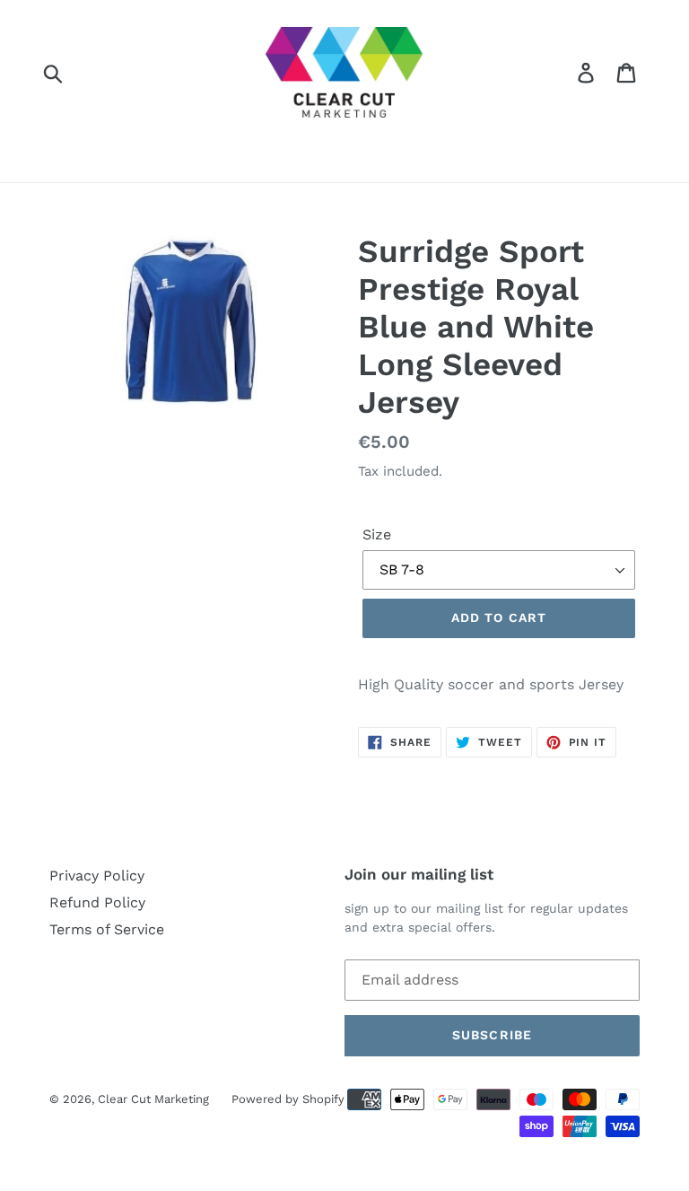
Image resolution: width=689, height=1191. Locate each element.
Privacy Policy (96, 875)
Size (376, 534)
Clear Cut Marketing (153, 1099)
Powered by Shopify (287, 1099)
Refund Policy (97, 902)
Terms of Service (106, 929)
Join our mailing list (418, 874)
